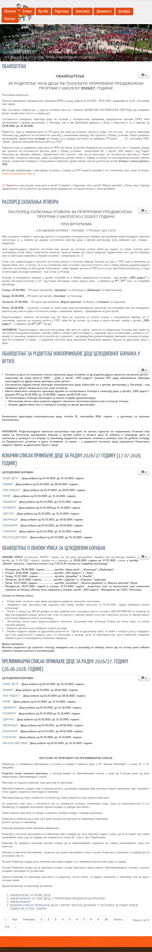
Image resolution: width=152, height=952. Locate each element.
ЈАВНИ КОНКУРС (20, 901)
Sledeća (118, 919)
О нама (27, 11)
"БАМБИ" (7, 484)
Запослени (83, 11)
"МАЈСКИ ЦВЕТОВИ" (15, 537)
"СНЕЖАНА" (9, 531)
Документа (104, 11)
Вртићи (43, 11)
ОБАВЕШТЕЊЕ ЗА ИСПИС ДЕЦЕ (30, 895)
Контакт (10, 19)
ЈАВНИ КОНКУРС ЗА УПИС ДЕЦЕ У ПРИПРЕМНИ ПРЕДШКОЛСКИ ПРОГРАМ (57, 898)
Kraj (7, 926)
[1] (139, 154)
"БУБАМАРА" (10, 525)
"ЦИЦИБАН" (9, 501)
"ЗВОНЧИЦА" (10, 519)
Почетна (10, 11)
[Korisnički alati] (143, 75)
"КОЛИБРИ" (9, 507)
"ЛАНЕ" (6, 496)
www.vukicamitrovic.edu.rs (18, 173)
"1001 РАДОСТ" (11, 490)
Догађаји (124, 11)
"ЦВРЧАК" (8, 513)
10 (106, 919)
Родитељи (62, 11)
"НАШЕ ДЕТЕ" (10, 478)
